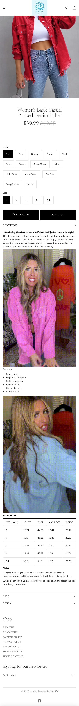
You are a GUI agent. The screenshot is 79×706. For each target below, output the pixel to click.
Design (7, 603)
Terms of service (13, 656)
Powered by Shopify (48, 691)
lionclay (33, 691)
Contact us (10, 632)
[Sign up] (73, 675)
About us (8, 627)
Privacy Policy (12, 641)
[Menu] (4, 8)
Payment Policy (12, 637)
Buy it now (57, 214)
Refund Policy (12, 646)
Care (6, 596)
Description (10, 225)
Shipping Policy (12, 651)
